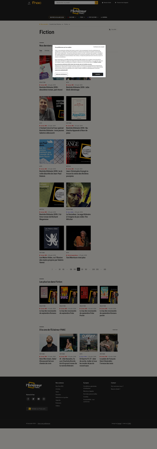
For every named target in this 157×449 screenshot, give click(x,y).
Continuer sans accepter (98, 46)
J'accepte (97, 74)
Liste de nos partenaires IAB (61, 70)
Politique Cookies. (97, 62)
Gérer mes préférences (61, 74)
